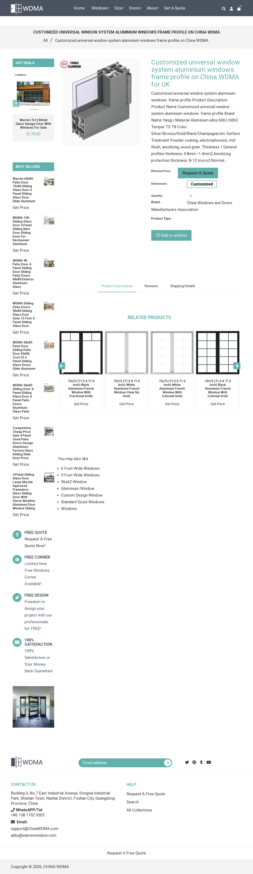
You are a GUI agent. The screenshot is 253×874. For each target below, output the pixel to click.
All (45, 40)
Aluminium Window (77, 488)
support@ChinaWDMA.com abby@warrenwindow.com (34, 829)
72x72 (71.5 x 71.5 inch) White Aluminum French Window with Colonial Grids (172, 388)
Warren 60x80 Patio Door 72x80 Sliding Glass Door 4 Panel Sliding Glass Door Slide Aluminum (24, 190)
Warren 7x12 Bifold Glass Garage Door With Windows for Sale (33, 123)
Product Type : (161, 218)
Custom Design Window (82, 495)
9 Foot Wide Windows (80, 475)
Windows (69, 508)
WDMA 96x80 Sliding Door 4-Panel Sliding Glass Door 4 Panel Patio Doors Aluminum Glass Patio (23, 398)
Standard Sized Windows (82, 502)
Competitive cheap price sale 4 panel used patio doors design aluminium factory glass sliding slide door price (23, 443)
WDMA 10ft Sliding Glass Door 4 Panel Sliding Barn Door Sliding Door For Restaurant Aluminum (22, 231)
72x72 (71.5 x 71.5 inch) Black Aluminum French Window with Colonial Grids (218, 388)
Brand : (156, 202)
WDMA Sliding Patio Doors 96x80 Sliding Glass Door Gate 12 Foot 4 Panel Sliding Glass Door (23, 314)
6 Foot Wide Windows (80, 468)
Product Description (117, 286)
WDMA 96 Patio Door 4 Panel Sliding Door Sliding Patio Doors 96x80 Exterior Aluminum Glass (23, 274)
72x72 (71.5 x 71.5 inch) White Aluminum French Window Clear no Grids (126, 388)
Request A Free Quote (145, 794)
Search (132, 802)
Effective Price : (161, 171)
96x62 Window (74, 481)
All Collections (139, 810)
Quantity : (157, 195)
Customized (202, 184)
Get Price (21, 207)
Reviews (151, 286)
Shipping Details (182, 286)
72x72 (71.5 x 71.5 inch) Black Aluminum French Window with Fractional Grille (81, 388)
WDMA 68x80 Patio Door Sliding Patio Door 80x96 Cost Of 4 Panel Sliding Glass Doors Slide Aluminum (24, 356)
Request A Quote (198, 173)
